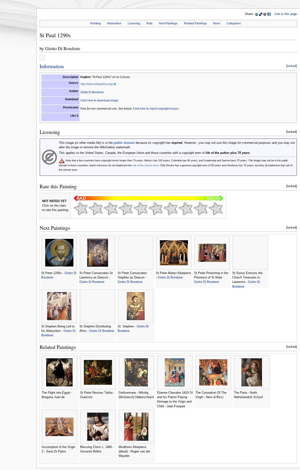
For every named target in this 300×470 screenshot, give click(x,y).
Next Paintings (168, 23)
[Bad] (95, 208)
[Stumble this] (256, 14)
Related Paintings (195, 23)
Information (114, 23)
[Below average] (125, 208)
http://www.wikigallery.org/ (96, 84)
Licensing (134, 23)
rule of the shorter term (145, 165)
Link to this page (285, 14)
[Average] (140, 208)
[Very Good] (170, 208)
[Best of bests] (215, 208)
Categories (234, 23)
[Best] (200, 208)
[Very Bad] (80, 208)
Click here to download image (99, 100)
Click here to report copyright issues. (156, 108)
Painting (95, 23)
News (216, 23)
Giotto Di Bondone (62, 48)
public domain (124, 142)
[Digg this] (264, 14)
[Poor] (110, 208)
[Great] (185, 208)
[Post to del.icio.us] (260, 14)
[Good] (155, 208)
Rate (149, 23)
